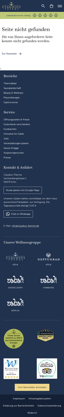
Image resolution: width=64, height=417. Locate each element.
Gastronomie (11, 102)
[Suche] (43, 6)
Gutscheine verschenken (17, 124)
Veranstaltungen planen (16, 143)
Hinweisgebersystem (40, 398)
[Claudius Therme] (11, 6)
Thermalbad (10, 83)
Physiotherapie (11, 97)
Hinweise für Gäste (14, 133)
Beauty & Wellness (13, 92)
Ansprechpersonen (14, 152)
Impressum (19, 398)
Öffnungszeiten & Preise (16, 119)
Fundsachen (10, 129)
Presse (7, 157)
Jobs (6, 138)
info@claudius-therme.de (25, 225)
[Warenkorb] (51, 6)
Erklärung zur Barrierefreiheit (18, 405)
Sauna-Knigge (11, 148)
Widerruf (32, 412)
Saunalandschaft (12, 88)
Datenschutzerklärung (49, 405)
